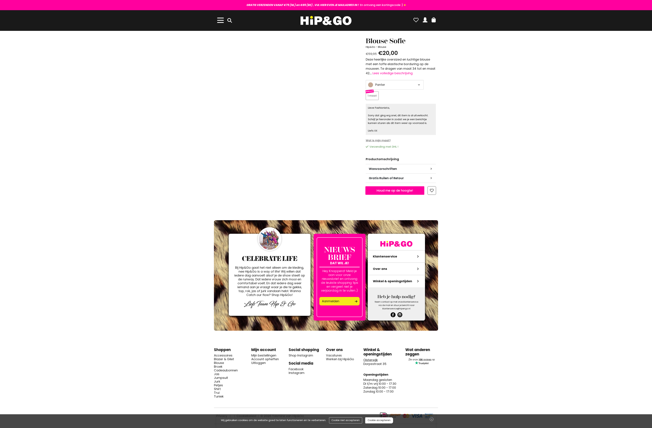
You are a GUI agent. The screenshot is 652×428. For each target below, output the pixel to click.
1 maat (372, 95)
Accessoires (223, 355)
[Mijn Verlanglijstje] (416, 19)
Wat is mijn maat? (378, 140)
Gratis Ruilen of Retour (386, 178)
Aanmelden (330, 301)
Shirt (217, 389)
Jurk (217, 381)
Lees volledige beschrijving (393, 73)
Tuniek (219, 396)
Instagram (296, 373)
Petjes (218, 385)
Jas (216, 374)
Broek (218, 367)
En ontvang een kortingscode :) (324, 5)
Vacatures (334, 355)
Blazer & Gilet (224, 359)
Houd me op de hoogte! (395, 190)
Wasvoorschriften (383, 169)
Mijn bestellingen (263, 355)
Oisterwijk (370, 360)
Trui (217, 393)
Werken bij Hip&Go (340, 359)
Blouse (219, 363)
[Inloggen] (425, 19)
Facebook (296, 369)
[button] (434, 19)
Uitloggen (258, 363)
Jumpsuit (221, 378)
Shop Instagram (301, 355)
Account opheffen (265, 359)
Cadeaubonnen (226, 370)
